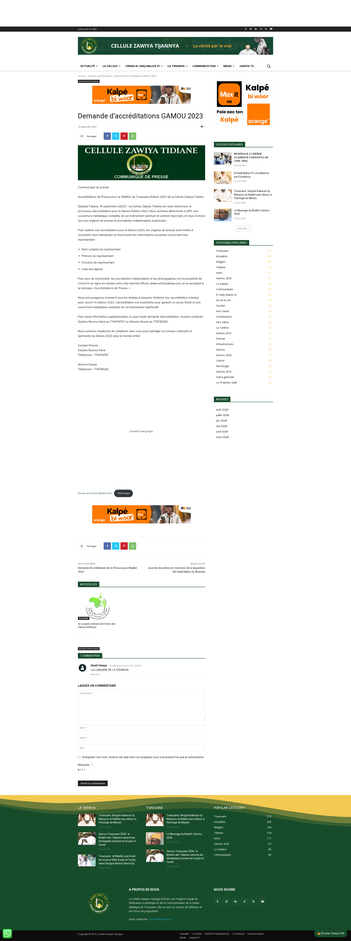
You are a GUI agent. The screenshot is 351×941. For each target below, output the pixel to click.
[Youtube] (271, 29)
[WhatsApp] (132, 136)
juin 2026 (221, 420)
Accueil (81, 76)
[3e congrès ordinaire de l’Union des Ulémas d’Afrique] (98, 606)
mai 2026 (221, 426)
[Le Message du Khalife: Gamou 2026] (223, 215)
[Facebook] (246, 29)
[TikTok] (261, 29)
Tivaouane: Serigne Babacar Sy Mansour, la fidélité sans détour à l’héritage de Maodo (253, 195)
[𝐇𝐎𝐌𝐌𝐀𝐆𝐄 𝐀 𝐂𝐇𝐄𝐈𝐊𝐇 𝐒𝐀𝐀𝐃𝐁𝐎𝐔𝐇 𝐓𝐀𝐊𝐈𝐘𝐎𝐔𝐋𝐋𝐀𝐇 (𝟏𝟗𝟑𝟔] (223, 158)
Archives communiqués (100, 76)
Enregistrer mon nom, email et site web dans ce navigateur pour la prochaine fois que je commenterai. (143, 757)
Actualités (83, 618)
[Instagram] (251, 29)
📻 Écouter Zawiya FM (330, 933)
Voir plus (242, 228)
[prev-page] (80, 636)
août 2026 (222, 409)
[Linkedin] (256, 29)
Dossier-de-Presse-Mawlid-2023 (95, 493)
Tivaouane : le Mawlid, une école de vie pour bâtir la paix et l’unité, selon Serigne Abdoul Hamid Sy (117, 860)
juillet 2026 (222, 415)
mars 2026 (222, 437)
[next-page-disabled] (86, 636)
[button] (268, 66)
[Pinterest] (124, 136)
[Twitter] (266, 29)
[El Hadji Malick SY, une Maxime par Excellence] (223, 177)
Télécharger (123, 493)
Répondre (95, 674)
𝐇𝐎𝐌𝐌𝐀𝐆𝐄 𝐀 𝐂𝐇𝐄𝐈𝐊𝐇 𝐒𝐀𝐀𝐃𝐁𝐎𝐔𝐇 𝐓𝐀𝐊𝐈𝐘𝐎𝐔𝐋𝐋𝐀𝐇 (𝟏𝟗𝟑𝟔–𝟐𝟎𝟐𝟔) (251, 157)
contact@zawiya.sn (160, 919)
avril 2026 (222, 431)
